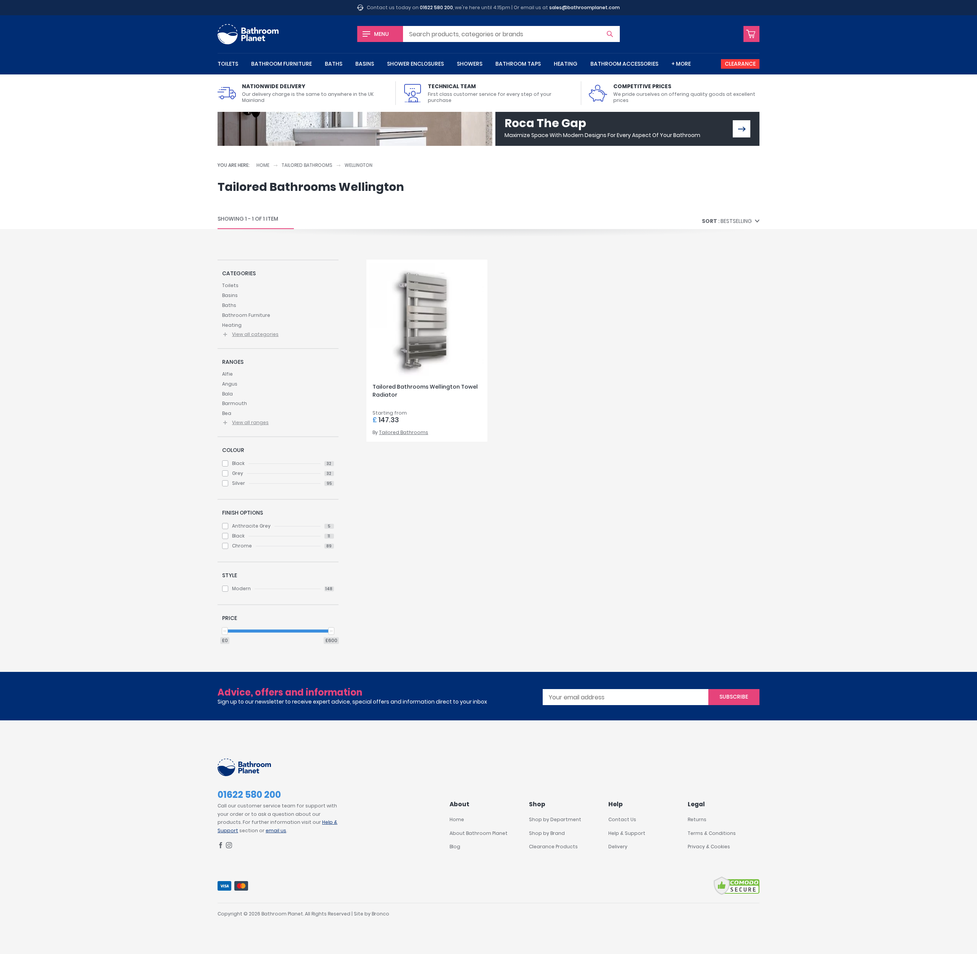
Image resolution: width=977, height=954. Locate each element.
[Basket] (751, 34)
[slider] (225, 631)
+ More (681, 64)
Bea (226, 413)
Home (262, 165)
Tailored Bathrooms (307, 165)
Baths (333, 64)
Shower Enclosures (415, 64)
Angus (229, 384)
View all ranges (250, 422)
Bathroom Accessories (624, 64)
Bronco (380, 913)
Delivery (617, 846)
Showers (469, 64)
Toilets (228, 64)
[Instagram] (229, 846)
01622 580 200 (436, 7)
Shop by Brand (547, 833)
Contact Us (622, 819)
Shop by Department (555, 819)
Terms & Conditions (712, 833)
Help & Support (626, 833)
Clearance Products (553, 846)
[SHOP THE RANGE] (741, 128)
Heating (565, 64)
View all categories (255, 334)
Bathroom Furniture (281, 64)
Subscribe (733, 697)
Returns (697, 819)
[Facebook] (221, 846)
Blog (455, 846)
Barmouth (234, 403)
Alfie (227, 374)
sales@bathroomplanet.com (584, 7)
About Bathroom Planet (479, 833)
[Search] (609, 34)
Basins (364, 64)
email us (276, 830)
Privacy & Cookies (709, 846)
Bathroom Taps (518, 64)
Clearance (740, 64)
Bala (227, 394)
